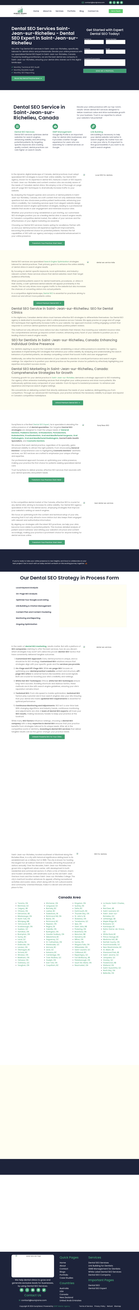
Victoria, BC (22, 952)
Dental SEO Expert (41, 424)
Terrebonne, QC (81, 921)
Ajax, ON (78, 924)
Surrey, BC (22, 937)
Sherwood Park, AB (111, 952)
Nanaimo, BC (80, 937)
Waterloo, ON (80, 919)
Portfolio (71, 11)
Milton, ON (79, 939)
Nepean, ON (51, 924)
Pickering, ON (80, 929)
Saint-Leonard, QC (111, 911)
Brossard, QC (108, 924)
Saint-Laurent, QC (82, 950)
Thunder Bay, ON (82, 913)
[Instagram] (114, 2)
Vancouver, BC (24, 924)
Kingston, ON (80, 903)
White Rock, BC (109, 934)
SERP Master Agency (62, 1306)
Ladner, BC (50, 911)
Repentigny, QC (81, 955)
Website (87, 49)
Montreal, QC (23, 906)
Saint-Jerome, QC (111, 955)
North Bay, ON (109, 970)
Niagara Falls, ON (82, 944)
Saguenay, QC (52, 939)
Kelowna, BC (51, 952)
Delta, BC (78, 908)
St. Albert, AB (108, 950)
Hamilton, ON (23, 932)
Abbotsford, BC (52, 937)
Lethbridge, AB (109, 919)
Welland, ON (108, 965)
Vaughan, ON (23, 965)
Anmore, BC (51, 947)
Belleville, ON (108, 973)
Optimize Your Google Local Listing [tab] (32, 600)
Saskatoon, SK (52, 913)
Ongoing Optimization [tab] (26, 624)
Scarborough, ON (25, 926)
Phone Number (111, 39)
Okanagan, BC (24, 950)
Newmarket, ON (81, 965)
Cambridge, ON (53, 955)
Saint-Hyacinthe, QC (112, 968)
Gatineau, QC (24, 963)
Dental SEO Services (24, 131)
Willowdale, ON (81, 947)
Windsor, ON (23, 955)
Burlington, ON (52, 932)
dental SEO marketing (35, 646)
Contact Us (93, 11)
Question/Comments (92, 59)
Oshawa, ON (23, 960)
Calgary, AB (23, 908)
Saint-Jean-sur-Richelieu (63, 377)
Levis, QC (50, 950)
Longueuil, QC (52, 906)
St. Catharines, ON (54, 942)
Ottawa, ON (23, 911)
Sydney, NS (79, 906)
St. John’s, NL (80, 916)
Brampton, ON (24, 934)
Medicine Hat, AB (110, 939)
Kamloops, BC (109, 926)
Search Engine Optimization (56, 261)
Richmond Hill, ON (53, 916)
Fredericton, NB (109, 963)
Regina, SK (50, 926)
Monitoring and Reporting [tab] (27, 618)
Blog (82, 11)
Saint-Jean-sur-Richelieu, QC (110, 914)
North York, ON (24, 919)
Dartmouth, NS (81, 911)
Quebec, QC (23, 929)
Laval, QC (22, 939)
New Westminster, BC (112, 947)
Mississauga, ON (25, 916)
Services (59, 11)
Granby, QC (108, 960)
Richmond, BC (52, 921)
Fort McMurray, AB (82, 957)
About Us (47, 11)
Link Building (97, 131)
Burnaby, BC (51, 908)
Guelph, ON (51, 960)
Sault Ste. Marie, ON (83, 963)
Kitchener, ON (52, 903)
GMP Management (62, 131)
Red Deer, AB (108, 908)
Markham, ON (23, 957)
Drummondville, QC (111, 944)
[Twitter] (44, 1290)
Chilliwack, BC (80, 952)
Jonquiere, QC (109, 957)
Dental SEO (48, 293)
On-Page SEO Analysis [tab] (26, 593)
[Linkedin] (121, 2)
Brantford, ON (80, 932)
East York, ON (51, 963)
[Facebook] (110, 2)
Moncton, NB (80, 934)
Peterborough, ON (82, 960)
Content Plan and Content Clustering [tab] (33, 612)
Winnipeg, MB (23, 921)
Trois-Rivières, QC (53, 957)
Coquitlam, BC (52, 965)
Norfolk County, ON (111, 942)
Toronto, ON (23, 903)
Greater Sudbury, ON (55, 934)
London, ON (22, 947)
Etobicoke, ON (23, 944)
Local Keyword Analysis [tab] (26, 587)
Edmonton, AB (24, 913)
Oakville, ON (51, 929)
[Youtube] (117, 2)
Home (36, 11)
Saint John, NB (81, 926)
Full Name (87, 39)
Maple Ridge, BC (110, 921)
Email (108, 49)
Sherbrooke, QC (52, 944)
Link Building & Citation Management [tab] (33, 606)
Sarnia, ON (79, 942)
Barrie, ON (50, 919)
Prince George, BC (111, 937)
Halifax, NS (22, 942)
